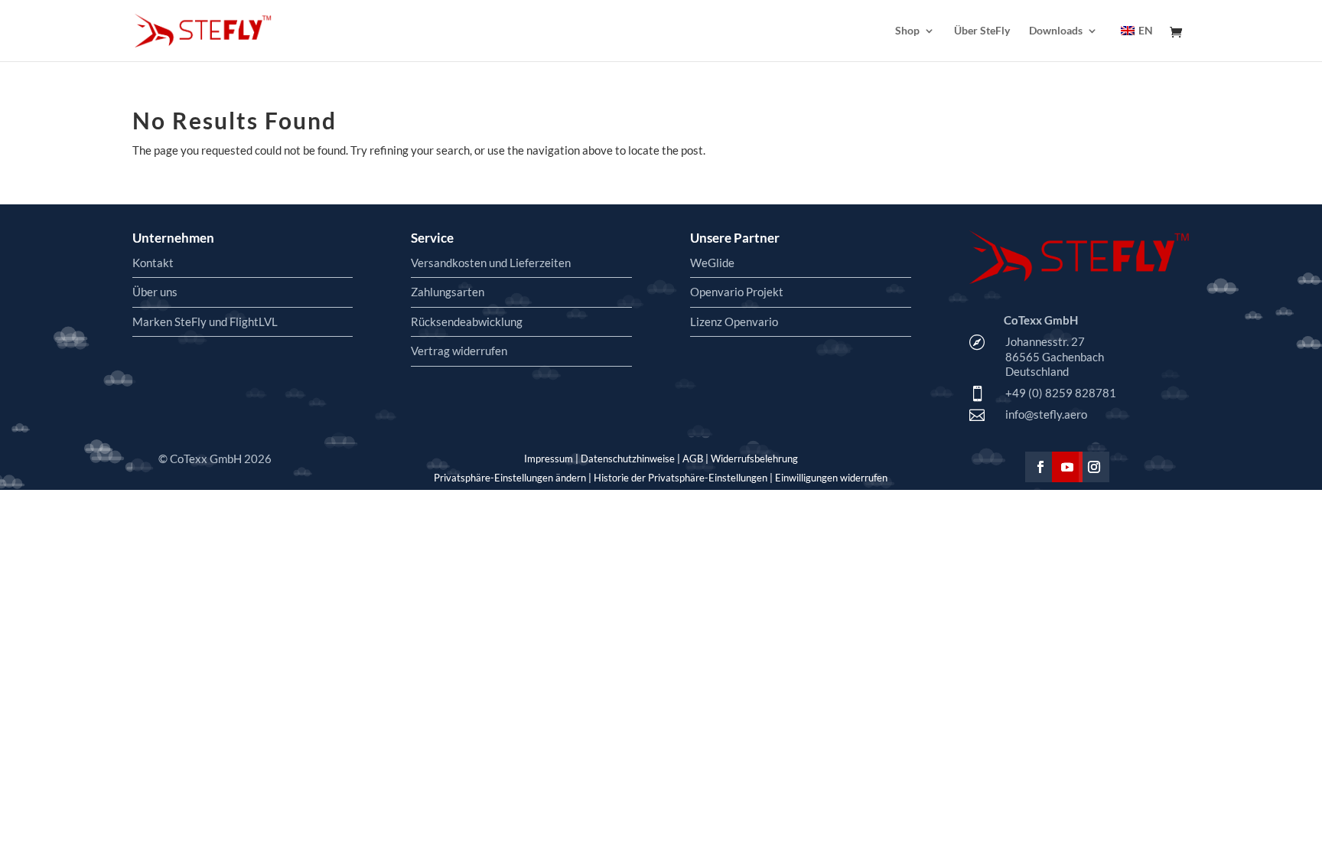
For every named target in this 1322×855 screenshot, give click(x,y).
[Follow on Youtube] (1067, 467)
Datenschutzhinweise (628, 458)
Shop (907, 31)
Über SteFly (982, 31)
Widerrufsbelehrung (754, 458)
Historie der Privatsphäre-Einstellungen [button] (680, 478)
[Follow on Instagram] (1094, 467)
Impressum (548, 458)
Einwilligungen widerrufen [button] (831, 478)
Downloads (1056, 31)
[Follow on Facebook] (1040, 467)
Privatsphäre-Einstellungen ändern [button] (510, 478)
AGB (692, 458)
